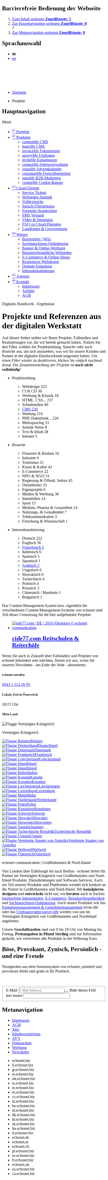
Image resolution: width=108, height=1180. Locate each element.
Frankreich (43, 754)
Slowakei (40, 818)
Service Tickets (34, 192)
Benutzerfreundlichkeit (86, 898)
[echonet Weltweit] (17, 849)
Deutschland (48, 745)
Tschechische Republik (73, 831)
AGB (26, 295)
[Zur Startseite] (13, 70)
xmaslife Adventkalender (42, 169)
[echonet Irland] (14, 763)
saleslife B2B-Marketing (41, 178)
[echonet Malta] (14, 795)
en (14, 58)
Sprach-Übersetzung (38, 206)
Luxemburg (45, 791)
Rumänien (42, 809)
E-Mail (11, 990)
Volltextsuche (32, 201)
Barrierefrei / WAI (36, 239)
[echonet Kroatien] (17, 782)
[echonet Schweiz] (16, 813)
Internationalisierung (38, 271)
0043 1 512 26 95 (16, 684)
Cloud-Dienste (25, 188)
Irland (31, 763)
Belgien (36, 741)
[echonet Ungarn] (16, 836)
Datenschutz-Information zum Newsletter (34, 980)
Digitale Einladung (37, 266)
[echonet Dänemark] (18, 750)
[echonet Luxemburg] (19, 791)
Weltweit (39, 849)
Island (32, 768)
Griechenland (50, 759)
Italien (32, 773)
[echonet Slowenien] (18, 822)
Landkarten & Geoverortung (44, 229)
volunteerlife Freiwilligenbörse (46, 173)
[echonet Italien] (15, 773)
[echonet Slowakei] (17, 818)
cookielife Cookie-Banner (42, 182)
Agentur (20, 276)
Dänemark (42, 750)
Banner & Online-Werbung (43, 248)
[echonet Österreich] (18, 854)
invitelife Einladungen (39, 160)
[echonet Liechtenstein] (20, 786)
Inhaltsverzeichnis (26, 1034)
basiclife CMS (33, 146)
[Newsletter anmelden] (67, 991)
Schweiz (38, 813)
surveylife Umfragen (38, 155)
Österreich (42, 854)
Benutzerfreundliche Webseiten (47, 252)
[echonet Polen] (14, 804)
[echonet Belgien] (16, 741)
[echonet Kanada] (16, 777)
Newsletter (20, 1052)
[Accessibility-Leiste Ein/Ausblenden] (3, 84)
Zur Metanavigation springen (48, 32)
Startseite (19, 92)
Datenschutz (22, 1043)
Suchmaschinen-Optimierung (45, 243)
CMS (30, 409)
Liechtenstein (49, 786)
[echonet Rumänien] (18, 809)
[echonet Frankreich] (18, 754)
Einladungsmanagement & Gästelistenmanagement (42, 907)
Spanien (37, 827)
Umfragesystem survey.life (37, 912)
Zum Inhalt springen (41, 19)
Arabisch (30, 565)
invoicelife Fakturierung (41, 151)
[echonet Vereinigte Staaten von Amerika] (35, 840)
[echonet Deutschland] (20, 745)
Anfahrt (28, 291)
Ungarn (36, 836)
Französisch (33, 547)
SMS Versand (33, 215)
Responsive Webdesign (40, 262)
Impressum (30, 286)
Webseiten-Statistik (37, 197)
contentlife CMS (35, 142)
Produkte (21, 137)
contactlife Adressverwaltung (45, 164)
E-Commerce (55, 898)
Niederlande (47, 800)
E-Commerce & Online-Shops (46, 257)
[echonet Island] (14, 768)
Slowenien (43, 822)
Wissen (20, 234)
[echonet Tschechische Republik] (28, 831)
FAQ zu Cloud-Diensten (41, 224)
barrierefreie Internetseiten (22, 898)
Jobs (15, 1029)
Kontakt (20, 282)
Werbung (19, 1047)
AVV (16, 1038)
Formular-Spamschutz (39, 211)
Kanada (36, 777)
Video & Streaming (37, 220)
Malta (31, 795)
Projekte (20, 132)
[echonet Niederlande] (19, 800)
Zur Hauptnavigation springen (49, 23)
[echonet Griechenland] (20, 759)
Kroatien (38, 782)
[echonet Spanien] (16, 827)
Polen (31, 804)
